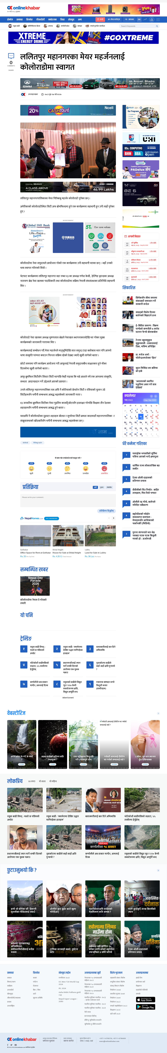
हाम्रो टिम (139, 978)
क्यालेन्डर (130, 396)
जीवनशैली (40, 20)
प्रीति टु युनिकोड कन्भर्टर (92, 1020)
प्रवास (9, 1002)
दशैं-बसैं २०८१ (115, 1014)
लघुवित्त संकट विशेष (117, 982)
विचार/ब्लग (11, 982)
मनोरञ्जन (52, 20)
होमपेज (10, 20)
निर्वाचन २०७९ (115, 998)
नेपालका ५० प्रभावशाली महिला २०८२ (93, 979)
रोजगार (35, 986)
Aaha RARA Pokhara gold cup (70, 993)
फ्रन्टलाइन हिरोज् (90, 1016)
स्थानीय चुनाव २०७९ (117, 994)
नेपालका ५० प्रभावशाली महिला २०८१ (93, 985)
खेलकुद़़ (10, 994)
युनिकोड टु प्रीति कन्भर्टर (92, 1024)
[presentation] (109, 518)
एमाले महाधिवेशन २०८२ (118, 1006)
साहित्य (9, 986)
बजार (35, 978)
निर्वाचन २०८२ (115, 1002)
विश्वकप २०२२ (115, 1010)
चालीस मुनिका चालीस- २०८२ (95, 1004)
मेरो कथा (87, 1012)
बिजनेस (29, 20)
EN (139, 19)
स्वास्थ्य (131, 19)
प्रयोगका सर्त (140, 982)
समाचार (20, 20)
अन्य (80, 20)
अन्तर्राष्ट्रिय (10, 1006)
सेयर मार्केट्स (115, 19)
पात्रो (101, 19)
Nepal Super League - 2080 (68, 1000)
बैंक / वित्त (36, 990)
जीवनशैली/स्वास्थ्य (13, 998)
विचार (62, 20)
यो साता (42, 781)
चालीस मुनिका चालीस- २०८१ (95, 1008)
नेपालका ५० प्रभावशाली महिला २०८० (93, 992)
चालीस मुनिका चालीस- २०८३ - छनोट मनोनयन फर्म (95, 998)
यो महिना (53, 781)
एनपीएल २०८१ (64, 978)
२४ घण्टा (31, 781)
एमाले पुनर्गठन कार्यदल (97, 26)
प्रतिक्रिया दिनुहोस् (106, 511)
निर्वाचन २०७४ (115, 990)
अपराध (50, 26)
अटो (34, 994)
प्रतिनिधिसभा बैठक (34, 26)
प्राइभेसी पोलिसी (142, 990)
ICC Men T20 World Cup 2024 (69, 983)
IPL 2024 (62, 988)
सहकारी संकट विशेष (117, 978)
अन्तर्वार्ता (10, 990)
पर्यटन (35, 982)
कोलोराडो (25, 442)
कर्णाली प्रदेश (65, 26)
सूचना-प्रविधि (37, 998)
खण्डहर (80, 26)
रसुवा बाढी (16, 26)
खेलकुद (71, 20)
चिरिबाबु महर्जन (37, 442)
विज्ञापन (139, 986)
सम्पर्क (138, 994)
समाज (9, 978)
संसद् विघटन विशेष (117, 986)
